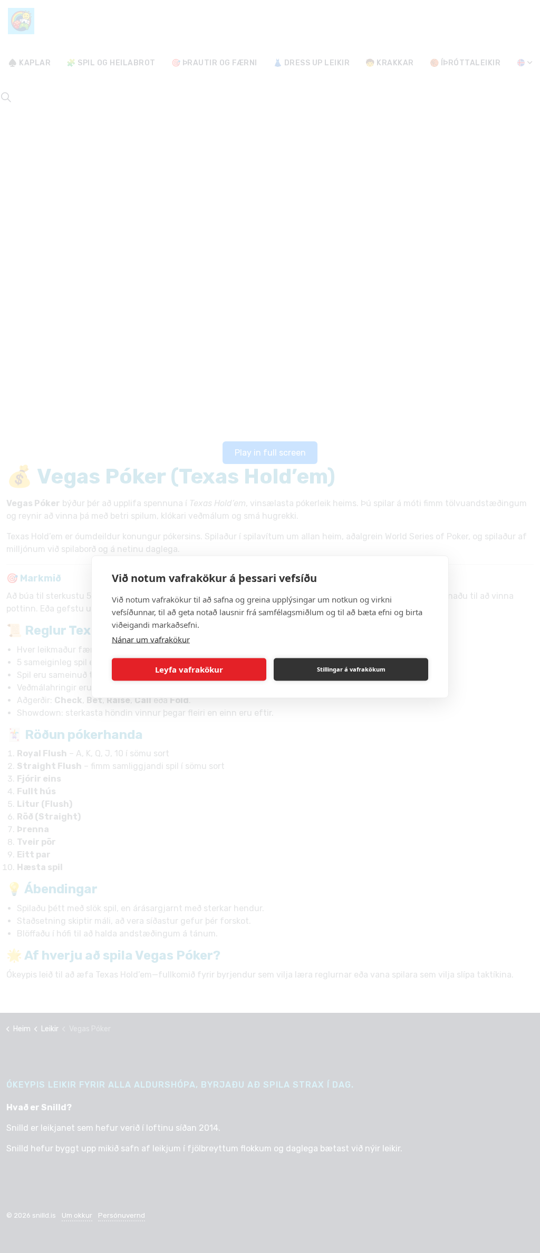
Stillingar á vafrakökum (351, 669)
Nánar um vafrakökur (151, 639)
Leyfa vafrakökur (189, 669)
